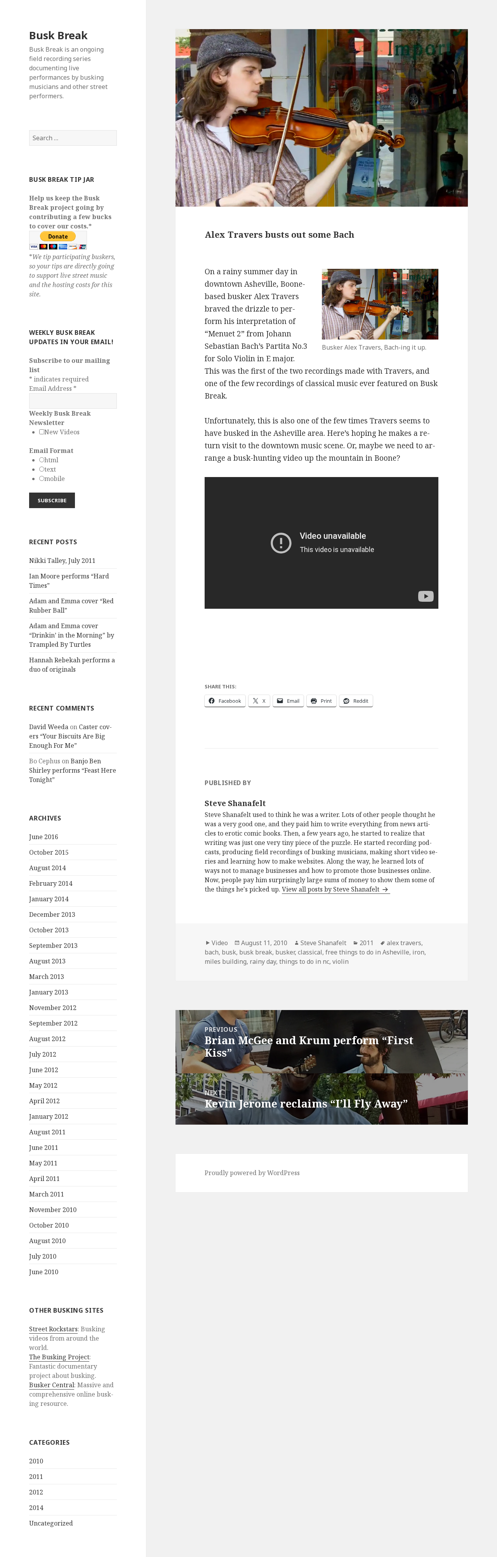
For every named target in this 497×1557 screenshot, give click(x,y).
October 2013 (49, 930)
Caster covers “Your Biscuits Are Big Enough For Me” (70, 736)
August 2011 (47, 1132)
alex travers (404, 943)
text (50, 469)
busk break (255, 952)
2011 (36, 1476)
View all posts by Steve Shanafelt (331, 889)
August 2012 (47, 1039)
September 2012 (53, 1023)
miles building (226, 961)
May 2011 (43, 1163)
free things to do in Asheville (367, 952)
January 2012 (48, 1116)
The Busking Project (59, 1357)
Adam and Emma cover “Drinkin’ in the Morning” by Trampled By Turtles (71, 635)
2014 (36, 1507)
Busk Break (58, 35)
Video (220, 943)
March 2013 (46, 976)
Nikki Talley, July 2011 (62, 560)
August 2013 (47, 961)
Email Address (52, 388)
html (51, 460)
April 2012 (44, 1101)
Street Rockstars (53, 1329)
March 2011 (46, 1194)
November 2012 (52, 1007)
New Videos (62, 432)
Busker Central (51, 1385)
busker (285, 952)
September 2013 (53, 945)
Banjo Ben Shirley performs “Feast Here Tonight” (72, 770)
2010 (36, 1461)
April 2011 (44, 1178)
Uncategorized (51, 1523)
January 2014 (48, 899)
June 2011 (43, 1147)
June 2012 (43, 1070)
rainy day (263, 961)
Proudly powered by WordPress (252, 1173)
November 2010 (52, 1209)
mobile (54, 478)
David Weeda (48, 727)
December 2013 (52, 914)
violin (340, 961)
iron (418, 952)
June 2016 (43, 836)
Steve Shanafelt (323, 943)
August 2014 (47, 868)
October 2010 (49, 1225)
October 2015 (49, 852)
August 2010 (47, 1241)
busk (229, 952)
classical (310, 952)
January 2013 (48, 992)
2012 (36, 1492)
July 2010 (42, 1256)
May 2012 (43, 1085)
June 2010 (43, 1272)
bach (212, 952)
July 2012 (42, 1054)
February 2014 (50, 883)
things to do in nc (304, 961)
